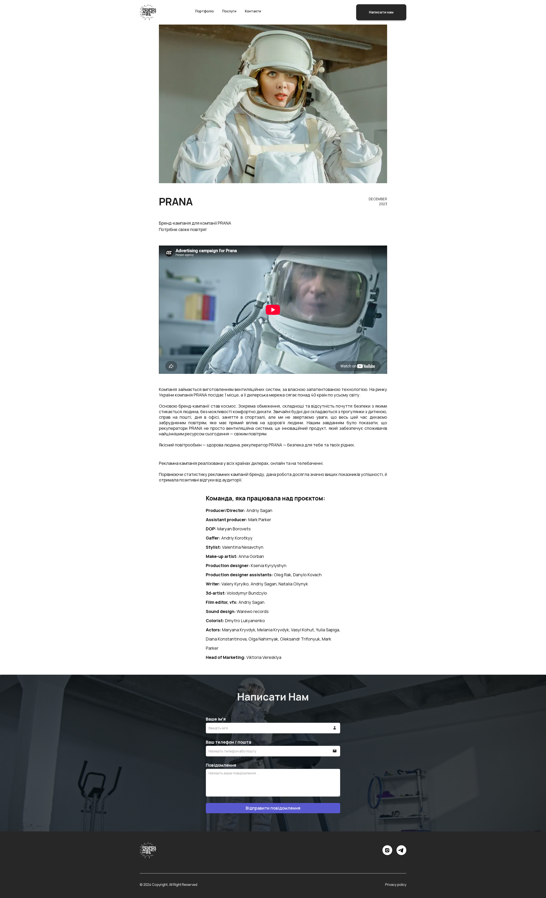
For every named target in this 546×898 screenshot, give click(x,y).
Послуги (229, 11)
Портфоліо (204, 11)
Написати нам (381, 12)
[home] (148, 12)
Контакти (253, 11)
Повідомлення (221, 765)
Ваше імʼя (216, 719)
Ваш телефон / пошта (228, 742)
